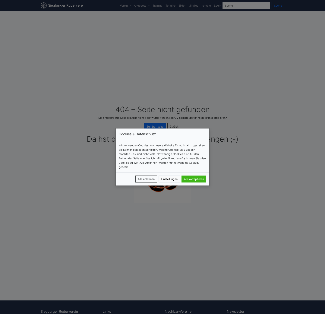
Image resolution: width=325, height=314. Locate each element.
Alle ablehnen (146, 179)
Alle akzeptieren (194, 179)
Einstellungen (169, 179)
